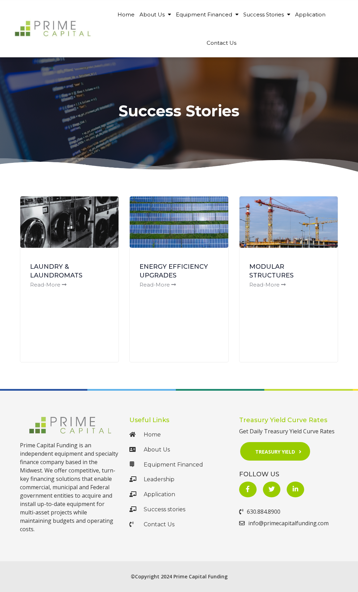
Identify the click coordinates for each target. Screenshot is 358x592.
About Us (152, 14)
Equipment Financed (205, 14)
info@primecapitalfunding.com (288, 523)
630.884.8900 (263, 511)
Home (126, 14)
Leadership (159, 479)
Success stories (164, 509)
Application (310, 14)
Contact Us (221, 42)
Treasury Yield (275, 451)
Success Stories (264, 14)
